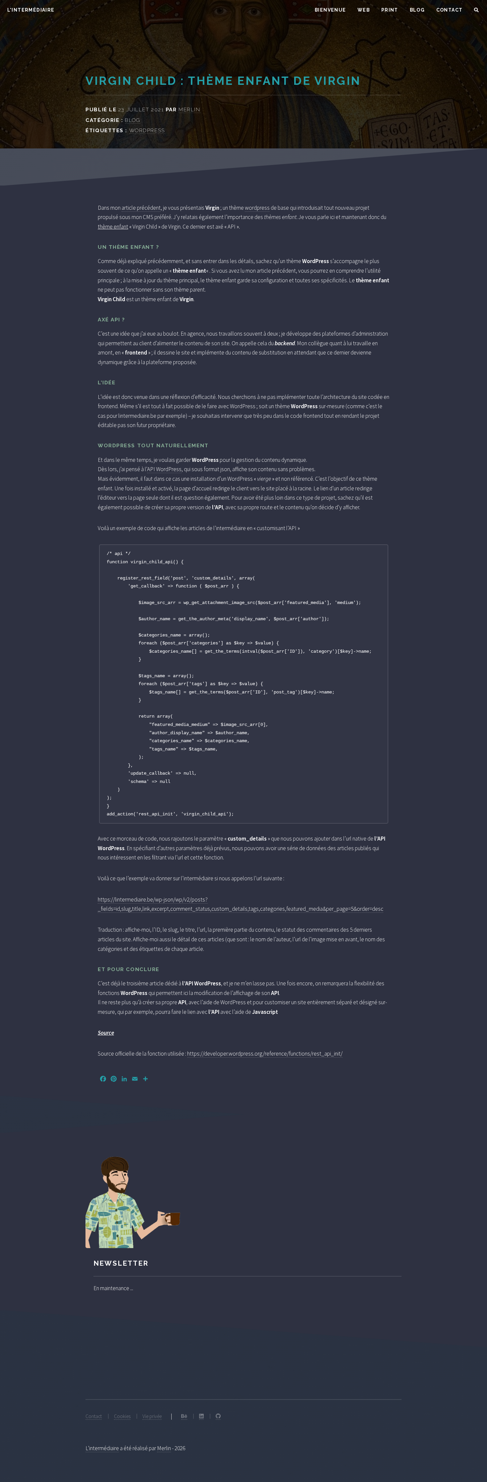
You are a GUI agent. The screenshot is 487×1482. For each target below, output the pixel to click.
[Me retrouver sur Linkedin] (201, 1416)
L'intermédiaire (102, 1448)
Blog (417, 10)
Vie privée (152, 1416)
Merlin (189, 109)
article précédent (141, 207)
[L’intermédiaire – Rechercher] (476, 10)
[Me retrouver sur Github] (218, 1416)
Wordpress (147, 130)
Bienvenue (330, 10)
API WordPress (164, 469)
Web (363, 10)
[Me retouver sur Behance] (184, 1416)
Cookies (122, 1416)
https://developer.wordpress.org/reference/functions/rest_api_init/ (265, 1053)
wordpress (257, 207)
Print (389, 10)
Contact (449, 10)
